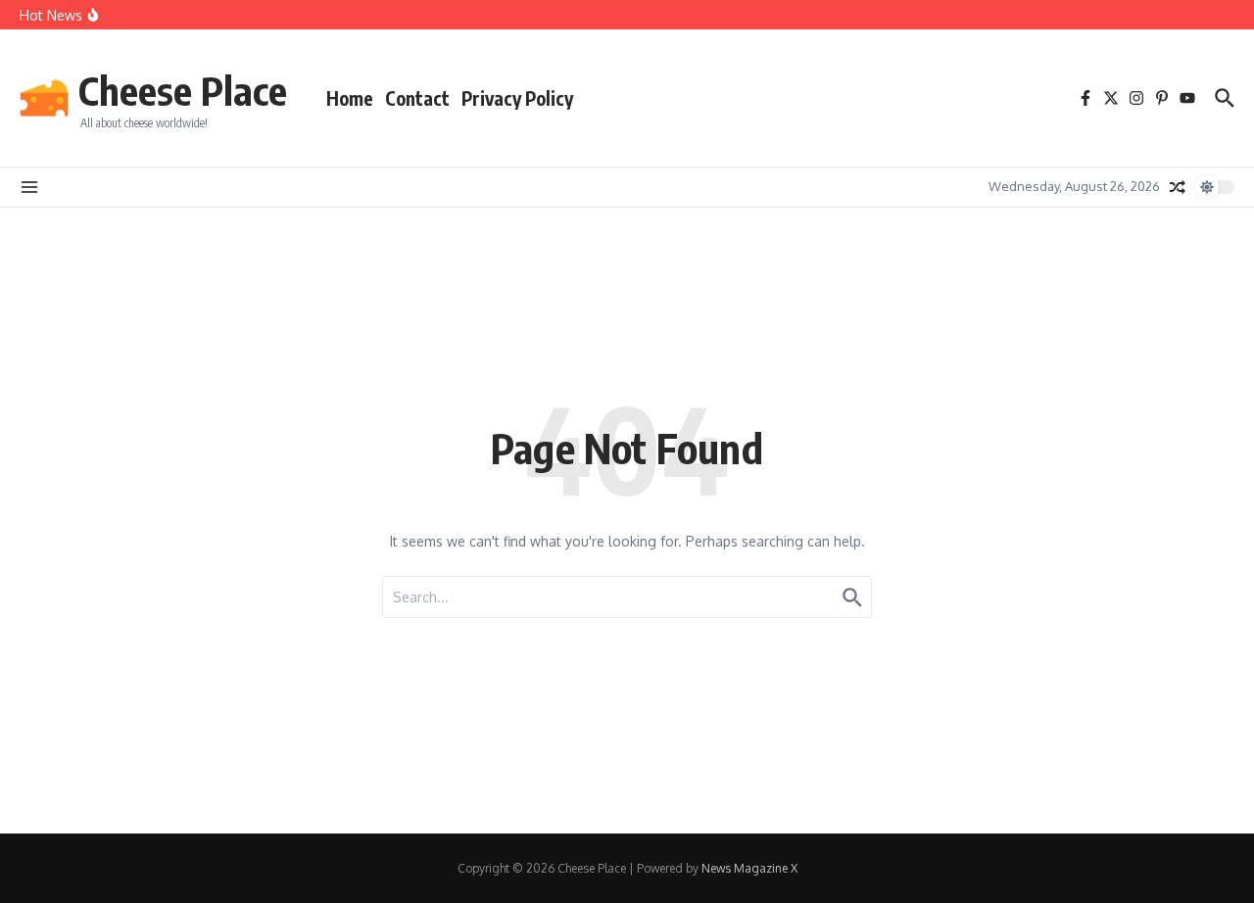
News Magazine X (749, 868)
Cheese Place (182, 90)
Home (349, 98)
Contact (417, 98)
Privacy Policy (517, 98)
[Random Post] (1177, 187)
